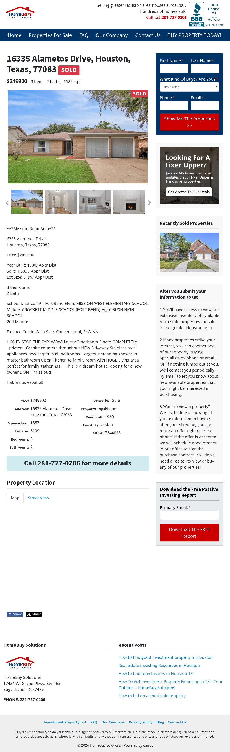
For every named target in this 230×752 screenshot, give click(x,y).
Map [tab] (15, 498)
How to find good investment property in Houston (165, 657)
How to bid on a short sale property (152, 695)
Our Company (112, 35)
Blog (160, 722)
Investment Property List (65, 722)
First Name (172, 60)
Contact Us (147, 35)
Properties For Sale (50, 35)
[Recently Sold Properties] (189, 252)
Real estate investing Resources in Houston (159, 665)
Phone (167, 97)
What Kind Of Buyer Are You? (189, 79)
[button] (6, 202)
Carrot (148, 745)
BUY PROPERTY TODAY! (194, 35)
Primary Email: (175, 507)
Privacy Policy (141, 722)
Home (14, 35)
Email (197, 97)
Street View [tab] (38, 498)
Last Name (202, 60)
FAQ (83, 35)
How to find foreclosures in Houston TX (155, 673)
